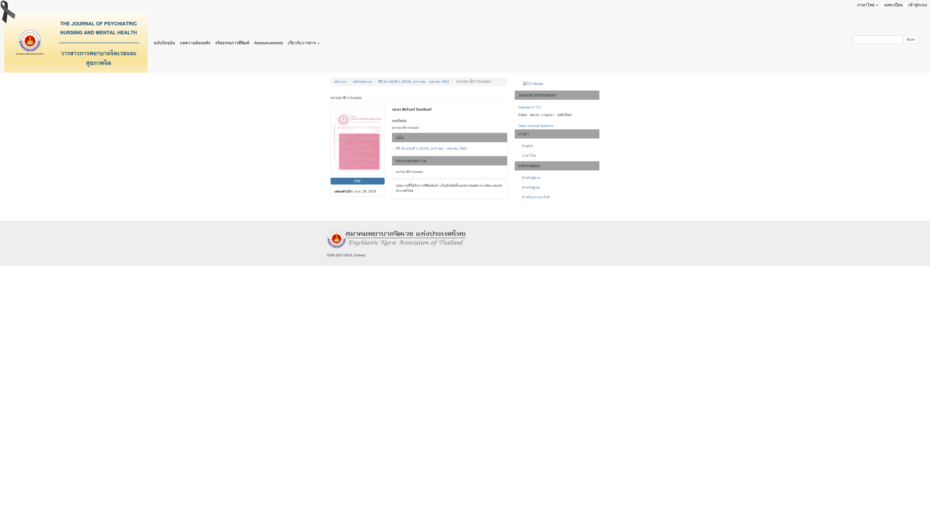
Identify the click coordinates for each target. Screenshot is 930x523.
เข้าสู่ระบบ (917, 5)
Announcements (268, 43)
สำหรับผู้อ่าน (531, 178)
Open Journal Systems (535, 126)
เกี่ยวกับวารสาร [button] (302, 43)
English (527, 146)
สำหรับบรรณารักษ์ (536, 197)
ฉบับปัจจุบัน (164, 43)
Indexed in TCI (529, 107)
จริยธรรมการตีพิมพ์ (232, 43)
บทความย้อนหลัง (195, 43)
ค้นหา (911, 39)
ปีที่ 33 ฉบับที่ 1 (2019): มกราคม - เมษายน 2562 (413, 82)
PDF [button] (357, 181)
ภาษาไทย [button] (866, 5)
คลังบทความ (362, 82)
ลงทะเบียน (893, 5)
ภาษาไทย (529, 155)
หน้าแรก (340, 82)
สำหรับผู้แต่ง (531, 187)
